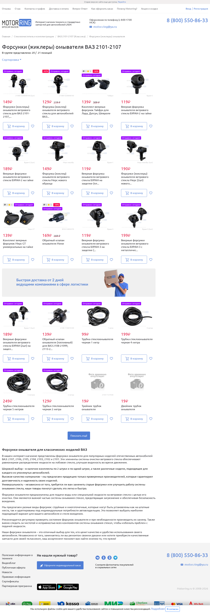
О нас (18, 8)
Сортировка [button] (10, 59)
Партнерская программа (17, 585)
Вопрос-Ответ (80, 8)
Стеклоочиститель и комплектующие (34, 36)
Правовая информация (16, 576)
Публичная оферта (13, 567)
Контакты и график (35, 8)
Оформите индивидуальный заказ (62, 565)
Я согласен (172, 609)
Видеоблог (9, 562)
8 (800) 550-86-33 (187, 20)
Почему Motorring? (127, 8)
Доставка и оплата (59, 8)
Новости (7, 572)
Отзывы (6, 8)
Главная (6, 36)
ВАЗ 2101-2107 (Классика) (72, 36)
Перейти (122, 2)
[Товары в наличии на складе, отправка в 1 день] (79, 282)
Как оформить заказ (102, 8)
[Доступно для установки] (68, 587)
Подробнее (158, 608)
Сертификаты (10, 581)
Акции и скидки (149, 8)
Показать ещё (78, 435)
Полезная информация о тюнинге (17, 557)
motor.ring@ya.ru (105, 26)
